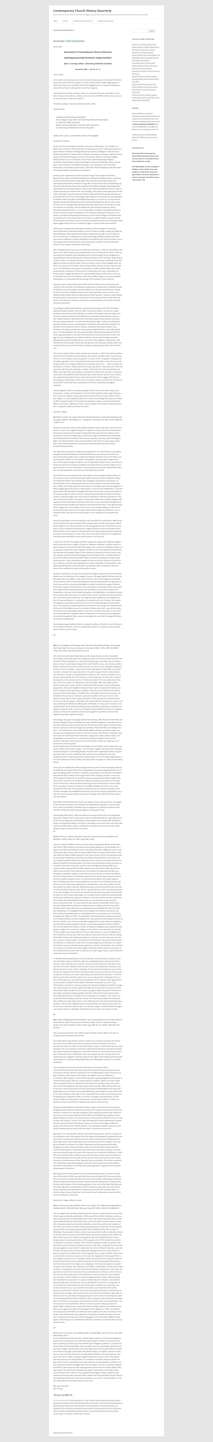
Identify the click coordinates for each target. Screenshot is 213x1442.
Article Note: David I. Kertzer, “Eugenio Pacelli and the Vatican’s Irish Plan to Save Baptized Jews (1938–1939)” (145, 97)
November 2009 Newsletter (69, 41)
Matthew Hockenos (100, 1408)
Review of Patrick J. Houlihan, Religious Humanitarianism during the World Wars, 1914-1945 (145, 79)
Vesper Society (58, 1414)
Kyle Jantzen (70, 1408)
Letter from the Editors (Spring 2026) (144, 44)
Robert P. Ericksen (59, 1411)
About (55, 21)
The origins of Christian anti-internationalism (103, 1411)
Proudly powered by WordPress (63, 1433)
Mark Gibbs (78, 1408)
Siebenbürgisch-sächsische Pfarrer (77, 1411)
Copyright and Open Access (83, 21)
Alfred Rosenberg (95, 1400)
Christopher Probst (67, 1403)
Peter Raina (117, 1408)
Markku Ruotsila (88, 1408)
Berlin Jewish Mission (108, 1400)
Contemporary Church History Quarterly (82, 11)
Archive (65, 21)
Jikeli (63, 1408)
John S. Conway (85, 1414)
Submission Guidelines (106, 21)
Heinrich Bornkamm (92, 1406)
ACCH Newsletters (76, 1400)
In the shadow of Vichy (106, 1406)
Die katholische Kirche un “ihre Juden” (87, 1403)
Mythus (110, 1408)
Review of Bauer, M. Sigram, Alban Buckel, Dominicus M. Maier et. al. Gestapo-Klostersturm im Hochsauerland (145, 49)
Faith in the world (105, 1403)
